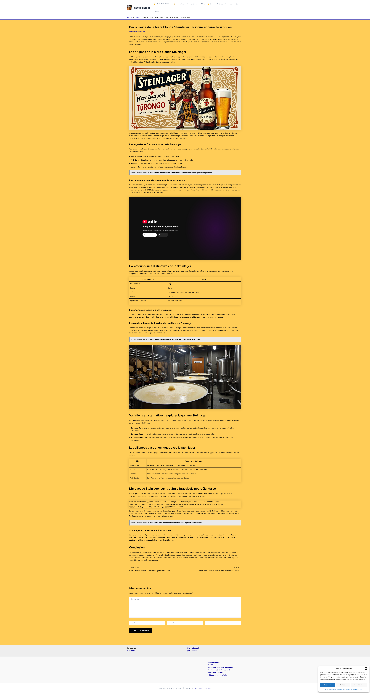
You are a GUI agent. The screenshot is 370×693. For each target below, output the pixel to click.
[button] (366, 668)
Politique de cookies (330, 689)
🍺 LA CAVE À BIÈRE (161, 4)
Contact (156, 12)
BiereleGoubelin (193, 648)
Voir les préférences (359, 685)
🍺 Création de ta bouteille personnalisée (223, 4)
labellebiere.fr (142, 7)
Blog (203, 4)
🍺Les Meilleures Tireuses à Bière (186, 4)
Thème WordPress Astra (202, 688)
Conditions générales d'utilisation (220, 667)
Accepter (327, 685)
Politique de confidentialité (344, 689)
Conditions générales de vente (219, 670)
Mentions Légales (357, 689)
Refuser (342, 685)
